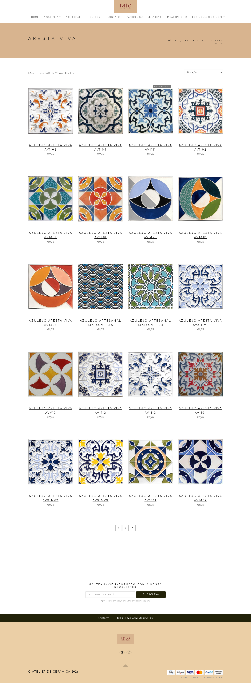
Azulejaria (51, 17)
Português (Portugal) (208, 17)
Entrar (156, 17)
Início (172, 41)
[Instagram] (122, 652)
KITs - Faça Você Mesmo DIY (135, 618)
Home (35, 17)
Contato (114, 17)
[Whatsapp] (129, 652)
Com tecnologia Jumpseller (201, 677)
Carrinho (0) (178, 17)
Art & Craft (74, 17)
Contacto (103, 618)
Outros (95, 17)
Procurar (136, 17)
